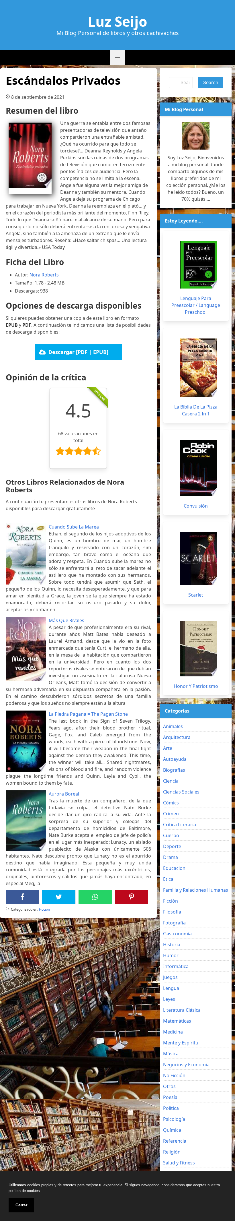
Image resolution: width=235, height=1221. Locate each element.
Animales (173, 726)
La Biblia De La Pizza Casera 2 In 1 (196, 410)
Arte (167, 748)
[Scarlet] (198, 559)
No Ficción (174, 1075)
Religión (172, 1152)
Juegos (170, 977)
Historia (171, 944)
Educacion (174, 868)
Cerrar (21, 1205)
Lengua (171, 988)
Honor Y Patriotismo (196, 686)
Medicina (173, 1032)
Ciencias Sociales (181, 792)
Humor (171, 955)
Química (172, 1130)
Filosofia (172, 912)
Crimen (171, 813)
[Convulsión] (198, 468)
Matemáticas (177, 1021)
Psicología (174, 1119)
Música (171, 1053)
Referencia (174, 1141)
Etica (168, 879)
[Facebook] (22, 897)
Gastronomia (177, 933)
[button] (117, 57)
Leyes (169, 999)
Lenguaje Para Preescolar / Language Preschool (195, 305)
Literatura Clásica (182, 1010)
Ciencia (171, 781)
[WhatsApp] (95, 897)
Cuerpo (171, 835)
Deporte (172, 846)
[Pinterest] (131, 897)
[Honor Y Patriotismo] (198, 649)
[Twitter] (58, 897)
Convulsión (196, 506)
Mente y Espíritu (180, 1043)
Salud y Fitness (179, 1163)
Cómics (171, 803)
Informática (176, 966)
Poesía (170, 1097)
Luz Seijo (117, 21)
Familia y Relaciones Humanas (195, 890)
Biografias (174, 770)
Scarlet (195, 595)
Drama (170, 857)
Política (171, 1108)
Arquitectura (177, 737)
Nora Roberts (44, 275)
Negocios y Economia (186, 1064)
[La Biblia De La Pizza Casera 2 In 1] (198, 368)
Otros (169, 1086)
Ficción (44, 909)
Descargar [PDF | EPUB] (78, 352)
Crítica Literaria (179, 824)
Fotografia (174, 923)
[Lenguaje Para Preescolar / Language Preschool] (198, 264)
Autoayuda (175, 759)
